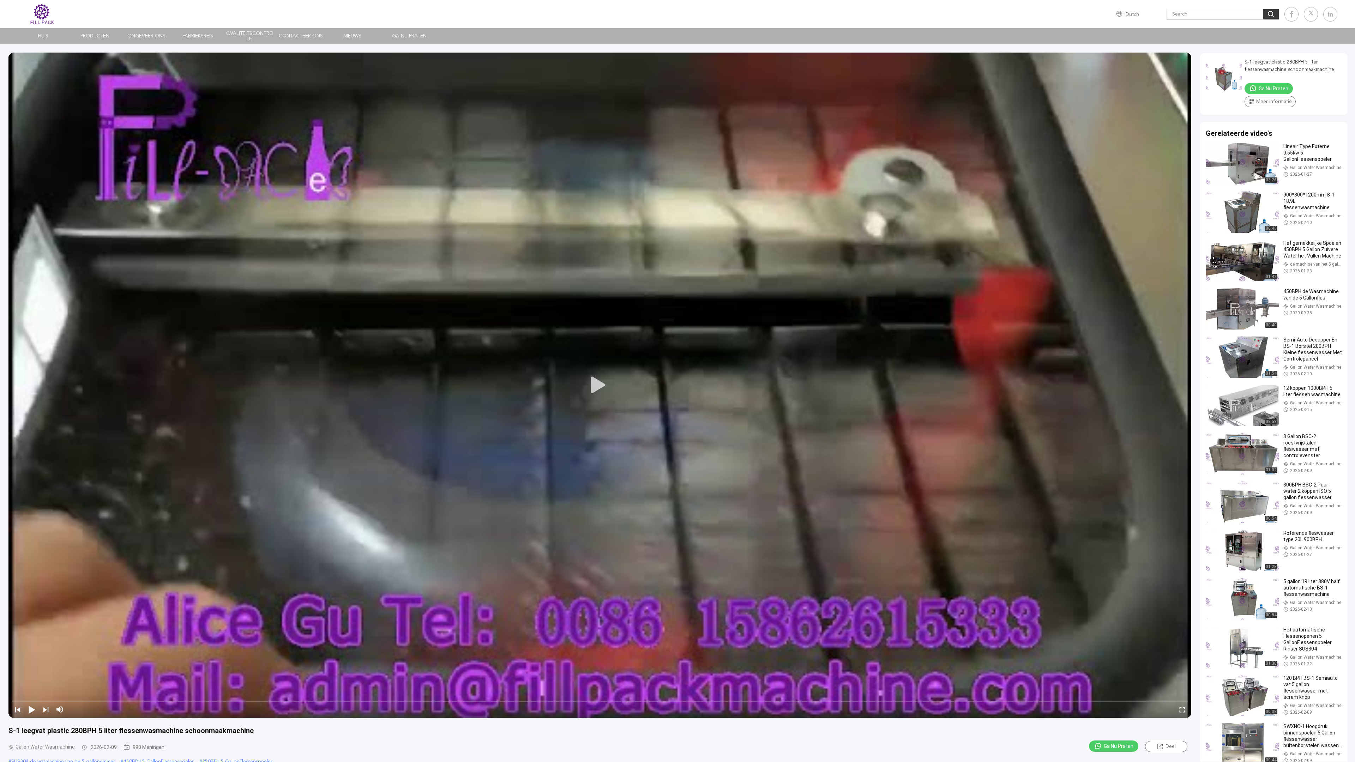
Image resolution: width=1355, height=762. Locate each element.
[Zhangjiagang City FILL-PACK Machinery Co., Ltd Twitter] (1311, 14)
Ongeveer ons (146, 36)
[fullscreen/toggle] (1182, 709)
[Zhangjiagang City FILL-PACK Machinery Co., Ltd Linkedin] (1330, 14)
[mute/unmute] (60, 709)
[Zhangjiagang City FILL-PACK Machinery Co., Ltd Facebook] (1291, 14)
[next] (46, 709)
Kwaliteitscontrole (249, 36)
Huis (43, 36)
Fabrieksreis (197, 36)
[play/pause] (32, 709)
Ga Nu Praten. (410, 36)
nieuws (352, 36)
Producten (94, 36)
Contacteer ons (301, 36)
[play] (600, 385)
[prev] (18, 709)
